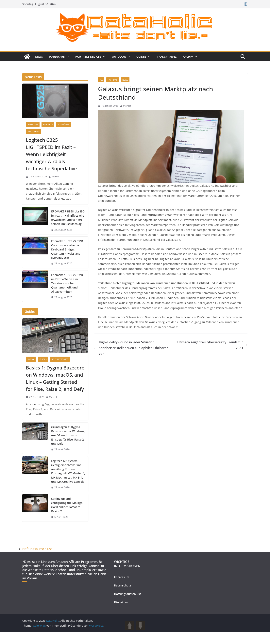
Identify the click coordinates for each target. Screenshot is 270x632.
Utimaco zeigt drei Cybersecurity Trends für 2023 (210, 345)
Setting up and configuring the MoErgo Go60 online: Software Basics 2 (66, 505)
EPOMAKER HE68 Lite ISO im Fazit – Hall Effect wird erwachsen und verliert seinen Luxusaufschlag (68, 217)
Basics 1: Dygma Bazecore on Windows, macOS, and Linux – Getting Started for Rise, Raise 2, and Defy (55, 378)
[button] (67, 56)
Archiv (188, 56)
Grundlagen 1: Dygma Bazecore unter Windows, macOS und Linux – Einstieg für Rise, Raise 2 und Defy (68, 435)
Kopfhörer (63, 124)
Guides (141, 56)
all (101, 79)
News (39, 56)
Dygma (30, 359)
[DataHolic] (27, 56)
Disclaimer (121, 602)
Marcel (127, 105)
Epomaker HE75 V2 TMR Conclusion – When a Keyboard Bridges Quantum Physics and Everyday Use (67, 249)
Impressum (121, 577)
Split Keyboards (60, 359)
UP (129, 625)
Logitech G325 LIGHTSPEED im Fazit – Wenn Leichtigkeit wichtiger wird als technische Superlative (51, 154)
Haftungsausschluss (37, 549)
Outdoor (119, 56)
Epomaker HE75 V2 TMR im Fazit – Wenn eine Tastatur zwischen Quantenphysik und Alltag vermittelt (67, 283)
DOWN (140, 625)
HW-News (112, 79)
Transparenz (167, 56)
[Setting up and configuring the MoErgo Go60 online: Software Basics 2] (35, 508)
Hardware (57, 56)
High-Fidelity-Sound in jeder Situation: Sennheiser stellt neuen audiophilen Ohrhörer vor (133, 348)
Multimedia (33, 131)
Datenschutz (122, 585)
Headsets (48, 124)
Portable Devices (88, 56)
